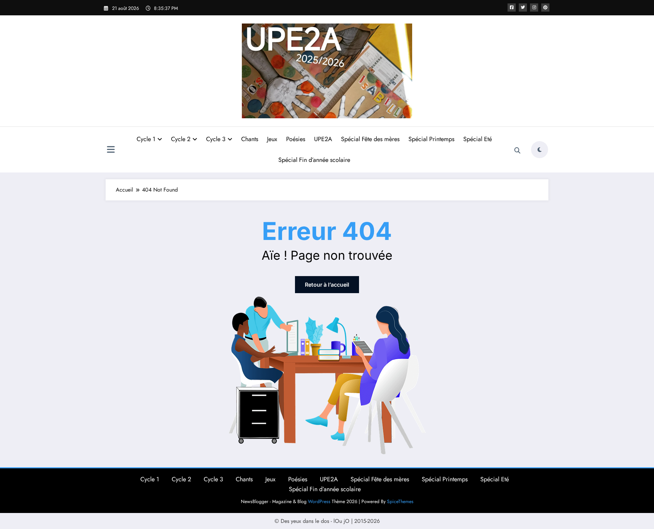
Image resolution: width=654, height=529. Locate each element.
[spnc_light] (539, 149)
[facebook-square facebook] (512, 7)
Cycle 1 (146, 139)
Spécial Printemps (431, 139)
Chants (249, 139)
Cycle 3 (215, 139)
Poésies (295, 139)
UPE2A (323, 139)
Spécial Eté (477, 139)
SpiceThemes (400, 501)
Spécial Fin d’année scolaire (314, 159)
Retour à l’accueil (327, 284)
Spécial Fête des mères (370, 139)
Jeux (272, 139)
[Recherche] (517, 150)
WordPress (319, 501)
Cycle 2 (180, 139)
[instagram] (534, 7)
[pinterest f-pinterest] (545, 7)
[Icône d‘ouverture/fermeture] (111, 150)
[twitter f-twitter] (523, 7)
